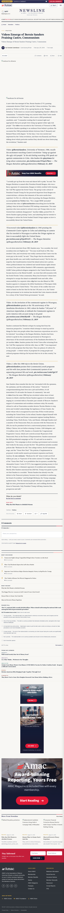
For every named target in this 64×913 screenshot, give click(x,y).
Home (3, 19)
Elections (14, 19)
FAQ (47, 889)
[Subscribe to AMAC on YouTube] (15, 885)
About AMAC (32, 871)
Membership (31, 874)
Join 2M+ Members (56, 1)
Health (60, 19)
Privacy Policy (5, 910)
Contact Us (31, 889)
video (18, 125)
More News (60, 816)
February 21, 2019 (44, 164)
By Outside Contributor (13, 48)
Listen (5, 56)
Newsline (10, 24)
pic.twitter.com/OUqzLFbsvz (39, 161)
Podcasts (30, 886)
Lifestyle (26, 19)
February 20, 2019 (30, 242)
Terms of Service (15, 910)
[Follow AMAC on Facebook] (3, 885)
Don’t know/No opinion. (10, 640)
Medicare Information (52, 871)
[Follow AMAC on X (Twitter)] (7, 885)
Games (30, 880)
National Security (46, 19)
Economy (20, 19)
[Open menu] (61, 5)
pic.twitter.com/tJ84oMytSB (18, 317)
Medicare (55, 19)
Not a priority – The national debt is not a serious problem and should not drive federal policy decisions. (30, 636)
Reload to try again (21, 543)
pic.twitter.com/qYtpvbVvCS (18, 239)
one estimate (20, 456)
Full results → (59, 645)
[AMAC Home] (8, 869)
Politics (8, 19)
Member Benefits (33, 877)
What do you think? (13, 497)
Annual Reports (50, 886)
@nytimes (47, 158)
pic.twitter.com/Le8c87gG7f (45, 372)
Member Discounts (51, 880)
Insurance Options (51, 877)
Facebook (29, 513)
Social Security (34, 19)
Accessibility (24, 910)
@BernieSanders (19, 150)
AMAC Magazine (33, 883)
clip (32, 281)
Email (20, 513)
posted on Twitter (19, 201)
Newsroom (49, 883)
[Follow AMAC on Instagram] (11, 885)
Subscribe (6, 528)
